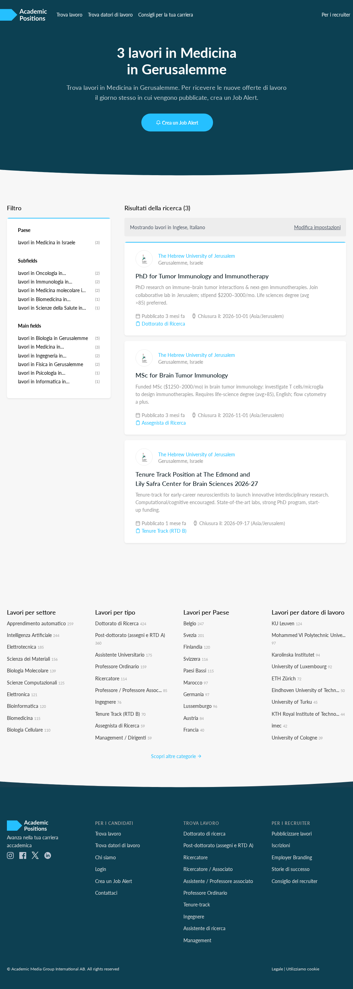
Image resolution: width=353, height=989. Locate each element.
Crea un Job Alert (180, 122)
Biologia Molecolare (31, 670)
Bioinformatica (26, 705)
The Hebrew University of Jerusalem (196, 255)
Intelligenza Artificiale (33, 634)
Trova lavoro (69, 14)
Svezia (193, 634)
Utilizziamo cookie (302, 969)
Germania (196, 694)
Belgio (193, 623)
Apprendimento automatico (40, 623)
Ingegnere (108, 701)
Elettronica (22, 694)
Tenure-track (196, 904)
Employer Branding (292, 857)
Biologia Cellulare (28, 729)
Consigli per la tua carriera (165, 14)
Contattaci (106, 892)
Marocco (195, 682)
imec (279, 725)
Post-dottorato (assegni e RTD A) (218, 845)
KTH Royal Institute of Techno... (308, 713)
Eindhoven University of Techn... (308, 690)
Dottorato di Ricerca (162, 323)
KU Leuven (287, 623)
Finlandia (196, 646)
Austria (193, 717)
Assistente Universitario (123, 654)
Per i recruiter (336, 14)
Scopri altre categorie (174, 756)
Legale (277, 969)
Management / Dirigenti (123, 737)
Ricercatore (111, 678)
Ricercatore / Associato (208, 868)
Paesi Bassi (198, 670)
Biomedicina (23, 717)
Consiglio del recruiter (294, 881)
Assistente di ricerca (204, 928)
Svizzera (195, 658)
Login (100, 868)
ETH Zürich (286, 678)
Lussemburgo (200, 705)
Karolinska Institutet (296, 654)
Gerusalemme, (174, 262)
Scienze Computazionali (35, 682)
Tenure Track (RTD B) (163, 530)
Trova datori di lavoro (110, 14)
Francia (193, 729)
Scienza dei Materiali (32, 658)
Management (197, 940)
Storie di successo (291, 868)
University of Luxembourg (302, 666)
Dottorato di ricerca (204, 833)
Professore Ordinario (121, 666)
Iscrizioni (281, 845)
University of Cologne (297, 737)
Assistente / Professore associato (218, 881)
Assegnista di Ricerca (163, 422)
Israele (196, 262)
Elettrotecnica (25, 646)
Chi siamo (105, 857)
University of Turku (294, 701)
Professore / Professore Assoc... (131, 690)
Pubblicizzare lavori (292, 833)
